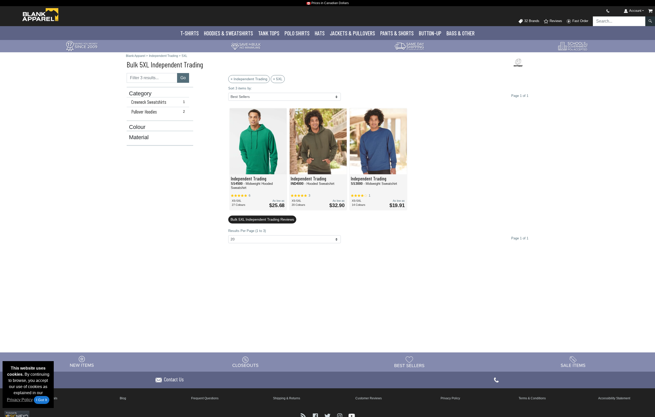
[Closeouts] (245, 362)
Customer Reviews (368, 398)
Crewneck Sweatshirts (158, 102)
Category (140, 93)
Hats (320, 33)
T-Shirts (189, 33)
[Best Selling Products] (409, 362)
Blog (123, 398)
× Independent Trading (249, 79)
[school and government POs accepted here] (573, 46)
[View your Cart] (650, 11)
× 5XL (277, 79)
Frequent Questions (205, 398)
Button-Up (430, 33)
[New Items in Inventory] (82, 362)
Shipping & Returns (286, 398)
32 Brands (531, 21)
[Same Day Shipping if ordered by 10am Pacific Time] (409, 46)
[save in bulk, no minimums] (246, 46)
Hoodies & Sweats (228, 33)
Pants (397, 33)
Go (183, 78)
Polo (297, 33)
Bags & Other (460, 33)
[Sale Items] (573, 362)
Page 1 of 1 (519, 238)
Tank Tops (268, 33)
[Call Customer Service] (595, 11)
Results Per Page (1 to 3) (247, 231)
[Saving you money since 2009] (82, 46)
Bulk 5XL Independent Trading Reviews (262, 219)
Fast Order (579, 21)
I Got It (41, 400)
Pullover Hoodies (158, 112)
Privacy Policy (20, 400)
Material (139, 137)
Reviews (555, 21)
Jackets (352, 33)
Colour (137, 127)
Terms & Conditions (532, 398)
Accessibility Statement (614, 398)
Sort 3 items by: (240, 88)
